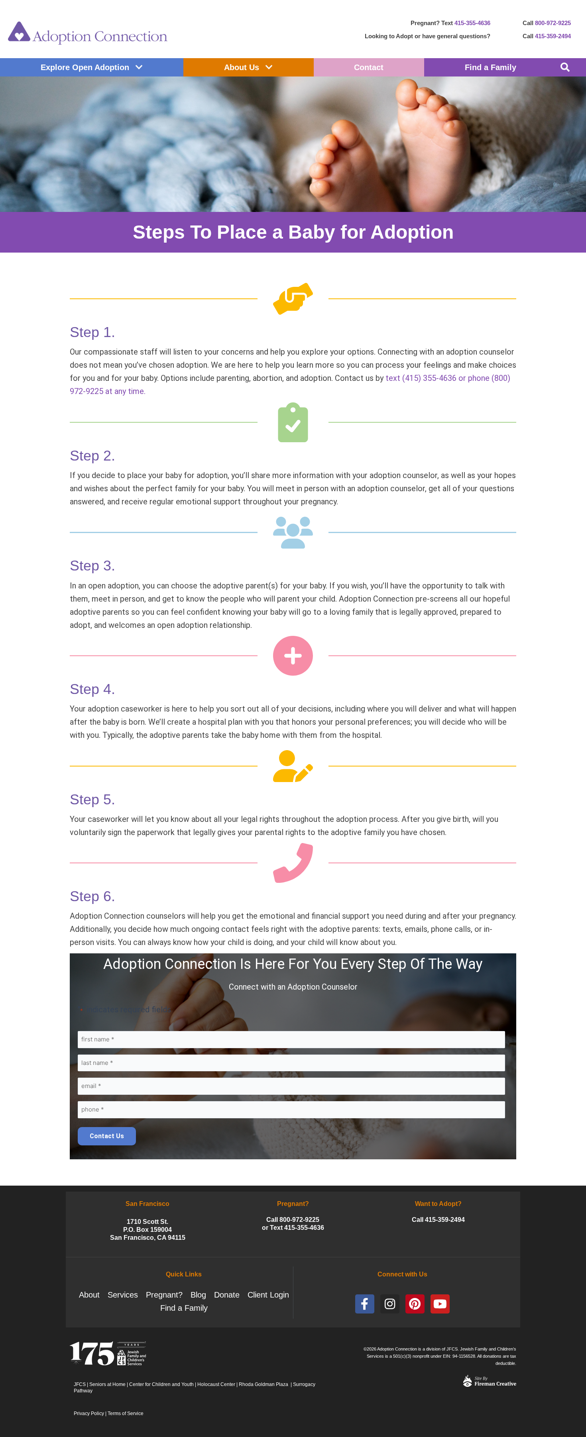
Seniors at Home (107, 1384)
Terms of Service (126, 1413)
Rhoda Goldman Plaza (264, 1384)
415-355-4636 (472, 23)
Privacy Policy (89, 1413)
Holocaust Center (216, 1384)
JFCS (80, 1384)
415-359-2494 (553, 36)
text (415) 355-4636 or (426, 378)
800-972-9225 (553, 23)
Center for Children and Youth (161, 1384)
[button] (565, 67)
